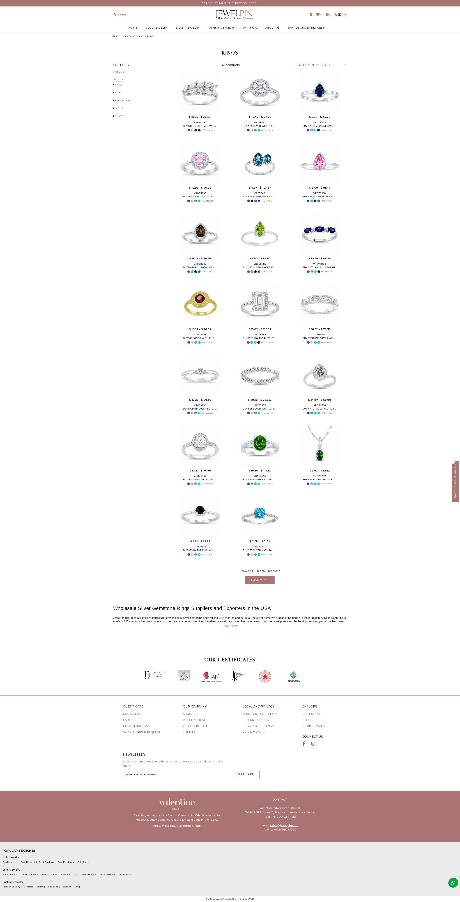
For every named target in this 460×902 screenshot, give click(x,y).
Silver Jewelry (10, 874)
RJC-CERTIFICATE (195, 720)
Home (133, 27)
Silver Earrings (69, 874)
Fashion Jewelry (11, 886)
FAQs (126, 720)
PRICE (118, 84)
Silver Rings (125, 874)
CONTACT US (132, 714)
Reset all (119, 71)
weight (119, 108)
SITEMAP (189, 732)
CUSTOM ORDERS (135, 726)
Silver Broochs (49, 874)
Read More (230, 625)
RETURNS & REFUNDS (258, 720)
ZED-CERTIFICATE (195, 726)
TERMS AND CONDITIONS (260, 714)
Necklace (53, 886)
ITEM (117, 92)
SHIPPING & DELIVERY (259, 726)
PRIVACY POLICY (254, 732)
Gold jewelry (157, 27)
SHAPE (118, 116)
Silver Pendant (108, 874)
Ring (77, 886)
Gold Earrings (46, 862)
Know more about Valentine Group (177, 825)
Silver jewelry (188, 27)
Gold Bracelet (27, 862)
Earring (40, 886)
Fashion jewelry (221, 27)
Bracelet (28, 886)
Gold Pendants (66, 862)
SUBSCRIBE (246, 774)
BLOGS (307, 720)
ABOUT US (272, 27)
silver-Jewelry (134, 36)
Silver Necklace (88, 874)
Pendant (66, 886)
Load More (260, 580)
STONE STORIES (313, 726)
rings (150, 36)
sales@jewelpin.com (284, 825)
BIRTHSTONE (311, 714)
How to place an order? (455, 481)
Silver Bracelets (29, 874)
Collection (122, 100)
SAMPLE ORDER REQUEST (306, 27)
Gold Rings (83, 862)
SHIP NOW (249, 27)
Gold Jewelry (10, 862)
